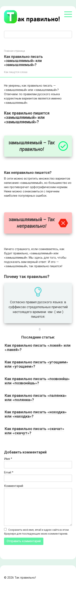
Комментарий (13, 486)
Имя (8, 459)
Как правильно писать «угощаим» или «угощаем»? (36, 364)
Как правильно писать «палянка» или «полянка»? (36, 397)
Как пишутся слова (15, 72)
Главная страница (14, 51)
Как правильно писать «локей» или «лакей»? (38, 347)
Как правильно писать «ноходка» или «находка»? (36, 414)
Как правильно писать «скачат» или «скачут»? (34, 430)
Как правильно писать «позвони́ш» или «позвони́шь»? (37, 380)
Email (8, 472)
